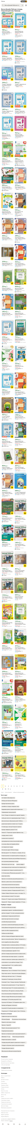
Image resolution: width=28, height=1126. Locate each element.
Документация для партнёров (7, 1062)
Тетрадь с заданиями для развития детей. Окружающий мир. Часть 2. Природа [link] (20, 85)
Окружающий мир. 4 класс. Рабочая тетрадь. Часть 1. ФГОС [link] (7, 493)
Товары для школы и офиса (7, 1098)
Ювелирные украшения (6, 1107)
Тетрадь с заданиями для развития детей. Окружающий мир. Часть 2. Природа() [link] (7, 112)
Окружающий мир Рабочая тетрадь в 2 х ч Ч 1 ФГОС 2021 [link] (7, 161)
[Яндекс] (11, 1121)
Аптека (2, 1089)
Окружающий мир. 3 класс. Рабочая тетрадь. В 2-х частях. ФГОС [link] (20, 648)
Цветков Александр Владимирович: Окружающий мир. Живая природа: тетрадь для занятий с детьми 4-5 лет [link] (20, 289)
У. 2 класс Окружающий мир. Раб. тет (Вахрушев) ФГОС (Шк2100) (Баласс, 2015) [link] (20, 493)
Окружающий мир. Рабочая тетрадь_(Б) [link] (6, 212)
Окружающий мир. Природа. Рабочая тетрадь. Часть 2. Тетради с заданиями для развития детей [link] (19, 32)
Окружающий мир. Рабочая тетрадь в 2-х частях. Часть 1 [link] (20, 339)
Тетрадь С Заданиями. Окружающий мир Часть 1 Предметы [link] (20, 112)
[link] (8, 798)
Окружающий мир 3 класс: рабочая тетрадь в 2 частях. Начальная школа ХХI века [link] (7, 674)
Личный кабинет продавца (7, 1059)
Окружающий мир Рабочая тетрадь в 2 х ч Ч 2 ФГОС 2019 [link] (20, 314)
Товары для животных (6, 1102)
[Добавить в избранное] (12, 13)
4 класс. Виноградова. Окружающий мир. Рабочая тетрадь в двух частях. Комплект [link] (20, 571)
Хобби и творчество (5, 1092)
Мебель (2, 1077)
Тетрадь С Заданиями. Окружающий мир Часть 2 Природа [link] (7, 59)
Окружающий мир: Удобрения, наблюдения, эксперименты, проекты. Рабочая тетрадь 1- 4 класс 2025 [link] (7, 750)
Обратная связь (4, 1112)
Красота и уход (4, 1090)
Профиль (25, 1124)
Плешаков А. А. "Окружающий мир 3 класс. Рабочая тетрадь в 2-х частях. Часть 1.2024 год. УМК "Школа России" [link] (7, 366)
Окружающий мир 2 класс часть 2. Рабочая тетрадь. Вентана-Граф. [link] (20, 468)
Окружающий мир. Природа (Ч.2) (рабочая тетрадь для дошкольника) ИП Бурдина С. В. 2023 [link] (7, 442)
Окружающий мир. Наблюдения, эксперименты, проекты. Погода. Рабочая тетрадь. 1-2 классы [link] (20, 750)
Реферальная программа (6, 1070)
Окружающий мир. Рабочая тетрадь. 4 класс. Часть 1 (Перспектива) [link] (19, 161)
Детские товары (4, 1105)
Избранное (14, 1124)
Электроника (4, 1083)
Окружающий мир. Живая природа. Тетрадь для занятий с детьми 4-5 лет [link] (7, 648)
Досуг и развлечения (5, 1075)
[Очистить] (22, 5)
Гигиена (3, 1081)
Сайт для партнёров (5, 1064)
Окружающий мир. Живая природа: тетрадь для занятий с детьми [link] (20, 624)
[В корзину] (12, 26)
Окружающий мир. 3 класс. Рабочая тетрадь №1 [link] (20, 187)
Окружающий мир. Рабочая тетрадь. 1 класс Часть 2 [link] (7, 699)
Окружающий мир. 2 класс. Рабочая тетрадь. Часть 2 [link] (20, 392)
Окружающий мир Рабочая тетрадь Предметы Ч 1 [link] (6, 392)
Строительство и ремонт (6, 1104)
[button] (26, 5)
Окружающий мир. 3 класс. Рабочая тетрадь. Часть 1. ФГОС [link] (20, 264)
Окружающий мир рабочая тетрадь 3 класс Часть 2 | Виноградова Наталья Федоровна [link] (7, 314)
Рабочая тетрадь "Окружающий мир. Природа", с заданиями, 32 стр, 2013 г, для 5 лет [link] (20, 135)
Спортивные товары (5, 1100)
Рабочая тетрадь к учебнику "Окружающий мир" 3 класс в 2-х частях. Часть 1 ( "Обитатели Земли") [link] (7, 468)
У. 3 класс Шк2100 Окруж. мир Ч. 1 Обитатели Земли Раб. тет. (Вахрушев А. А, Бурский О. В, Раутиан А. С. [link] (7, 417)
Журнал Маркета (5, 1116)
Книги (2, 1096)
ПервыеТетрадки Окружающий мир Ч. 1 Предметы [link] (7, 339)
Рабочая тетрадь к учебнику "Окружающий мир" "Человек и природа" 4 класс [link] (20, 699)
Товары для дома (5, 1087)
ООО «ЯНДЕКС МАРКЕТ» (10, 1119)
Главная (3, 1124)
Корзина (19, 1124)
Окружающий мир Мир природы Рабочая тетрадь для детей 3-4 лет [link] (7, 623)
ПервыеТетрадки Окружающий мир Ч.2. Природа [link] (20, 59)
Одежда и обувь (4, 1085)
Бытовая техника (5, 1079)
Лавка (8, 1124)
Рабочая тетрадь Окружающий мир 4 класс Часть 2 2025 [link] (6, 238)
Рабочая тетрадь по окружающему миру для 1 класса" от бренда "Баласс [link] (7, 289)
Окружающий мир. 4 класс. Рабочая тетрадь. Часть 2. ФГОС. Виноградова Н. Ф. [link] (20, 238)
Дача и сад (3, 1094)
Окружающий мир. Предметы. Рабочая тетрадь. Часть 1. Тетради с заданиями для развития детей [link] (7, 135)
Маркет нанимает (5, 1114)
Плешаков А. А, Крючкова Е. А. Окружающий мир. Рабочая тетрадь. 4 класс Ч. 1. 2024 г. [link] (20, 724)
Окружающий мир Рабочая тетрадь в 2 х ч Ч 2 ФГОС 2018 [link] (20, 674)
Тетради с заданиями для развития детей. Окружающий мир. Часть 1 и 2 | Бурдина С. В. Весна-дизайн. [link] (7, 85)
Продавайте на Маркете (6, 1061)
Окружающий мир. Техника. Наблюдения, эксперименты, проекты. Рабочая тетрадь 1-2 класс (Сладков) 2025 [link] (7, 187)
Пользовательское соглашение (7, 1110)
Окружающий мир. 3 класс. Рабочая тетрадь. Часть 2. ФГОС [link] (20, 775)
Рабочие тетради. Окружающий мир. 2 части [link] (6, 32)
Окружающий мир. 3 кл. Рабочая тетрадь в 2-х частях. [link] (7, 264)
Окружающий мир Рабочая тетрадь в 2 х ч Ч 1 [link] (20, 442)
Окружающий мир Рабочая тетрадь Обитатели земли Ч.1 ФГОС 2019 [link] (19, 597)
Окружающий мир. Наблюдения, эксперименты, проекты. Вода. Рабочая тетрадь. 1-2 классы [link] (7, 545)
